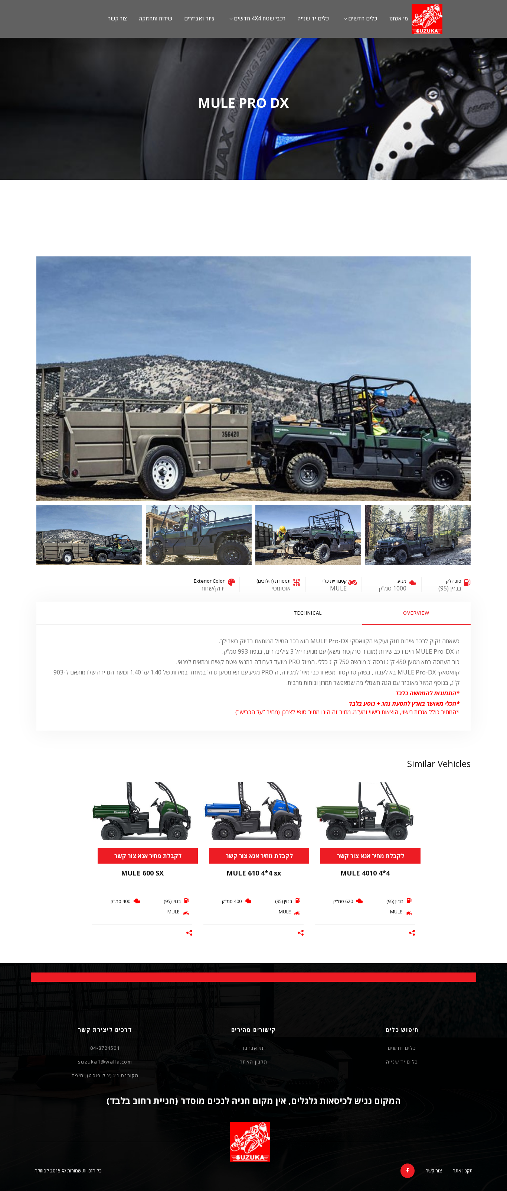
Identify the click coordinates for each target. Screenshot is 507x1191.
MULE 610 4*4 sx (253, 872)
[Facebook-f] (407, 1171)
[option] (253, 378)
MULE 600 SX (142, 872)
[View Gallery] (406, 800)
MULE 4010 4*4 (365, 872)
